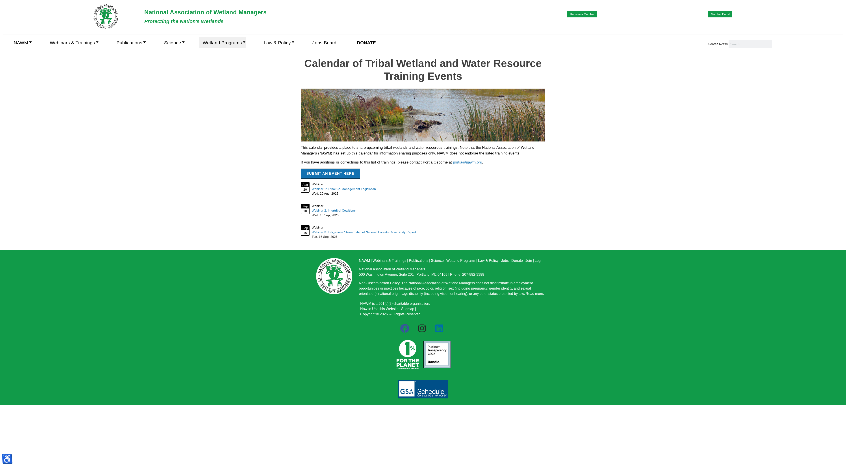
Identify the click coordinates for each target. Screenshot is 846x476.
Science (437, 260)
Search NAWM (718, 44)
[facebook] (405, 329)
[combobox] (750, 44)
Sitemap (407, 309)
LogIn (539, 260)
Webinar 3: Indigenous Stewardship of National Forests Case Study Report (364, 232)
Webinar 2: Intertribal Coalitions (334, 210)
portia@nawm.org (467, 162)
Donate (517, 260)
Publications (418, 260)
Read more (534, 294)
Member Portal (720, 14)
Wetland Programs (460, 260)
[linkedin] (439, 329)
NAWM (364, 260)
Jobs (505, 260)
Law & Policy (488, 260)
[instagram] (422, 329)
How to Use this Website (379, 309)
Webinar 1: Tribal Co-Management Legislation (344, 189)
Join (528, 260)
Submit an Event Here (330, 173)
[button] (72, 42)
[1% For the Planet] (407, 353)
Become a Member (582, 14)
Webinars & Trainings (389, 260)
